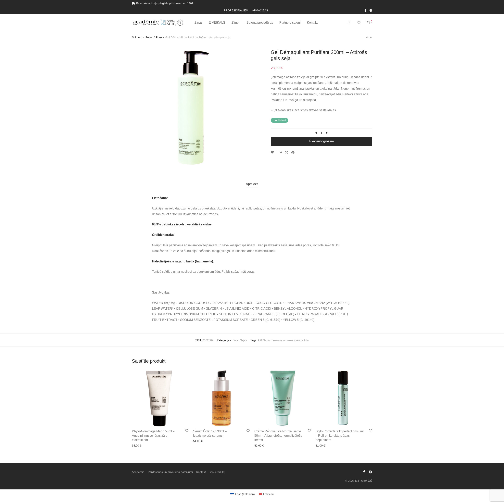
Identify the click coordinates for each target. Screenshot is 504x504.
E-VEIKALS (217, 22)
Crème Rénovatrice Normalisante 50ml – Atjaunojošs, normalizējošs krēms (278, 436)
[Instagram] (370, 10)
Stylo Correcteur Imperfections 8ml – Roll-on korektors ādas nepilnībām (340, 436)
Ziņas (198, 22)
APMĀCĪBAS (260, 10)
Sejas (148, 37)
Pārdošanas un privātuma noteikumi (170, 471)
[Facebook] (365, 10)
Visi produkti (217, 471)
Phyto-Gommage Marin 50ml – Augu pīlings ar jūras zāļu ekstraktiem (153, 436)
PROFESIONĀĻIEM (236, 10)
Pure (159, 37)
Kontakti (312, 22)
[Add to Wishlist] (274, 152)
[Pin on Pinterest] (293, 153)
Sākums (137, 37)
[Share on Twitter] (286, 153)
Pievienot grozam (321, 141)
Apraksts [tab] (252, 184)
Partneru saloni (290, 22)
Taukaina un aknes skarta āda (290, 340)
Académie (138, 471)
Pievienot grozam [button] (141, 445)
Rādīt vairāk (161, 445)
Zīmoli (236, 22)
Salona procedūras (259, 22)
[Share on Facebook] (281, 153)
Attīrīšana (264, 340)
